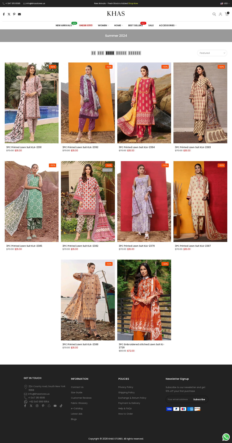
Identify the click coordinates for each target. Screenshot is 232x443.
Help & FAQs (125, 408)
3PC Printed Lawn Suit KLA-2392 (80, 147)
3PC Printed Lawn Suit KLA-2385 (24, 245)
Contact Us (77, 387)
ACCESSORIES (167, 25)
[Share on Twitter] (9, 14)
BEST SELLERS (136, 25)
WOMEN (102, 25)
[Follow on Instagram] (37, 406)
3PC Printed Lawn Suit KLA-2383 (193, 147)
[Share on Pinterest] (14, 14)
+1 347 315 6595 (13, 3)
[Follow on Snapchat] (49, 406)
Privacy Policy (125, 387)
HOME (117, 25)
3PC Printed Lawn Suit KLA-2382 (80, 245)
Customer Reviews (81, 397)
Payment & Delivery (129, 403)
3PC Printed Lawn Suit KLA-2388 (80, 344)
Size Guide (76, 392)
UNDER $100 (85, 25)
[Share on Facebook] (3, 14)
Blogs (74, 419)
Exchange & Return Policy (132, 397)
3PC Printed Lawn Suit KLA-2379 (137, 245)
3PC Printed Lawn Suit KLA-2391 (24, 147)
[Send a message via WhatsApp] (226, 437)
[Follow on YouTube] (55, 406)
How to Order (125, 413)
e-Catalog (77, 408)
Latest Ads (76, 413)
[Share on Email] (19, 14)
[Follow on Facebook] (25, 406)
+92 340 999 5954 (39, 401)
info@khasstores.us (35, 3)
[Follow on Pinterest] (43, 406)
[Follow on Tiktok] (61, 406)
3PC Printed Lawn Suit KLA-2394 (137, 147)
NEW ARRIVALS (66, 25)
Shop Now (133, 3)
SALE (151, 25)
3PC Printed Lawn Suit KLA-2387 (193, 245)
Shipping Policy (126, 392)
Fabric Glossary (79, 403)
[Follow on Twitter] (31, 406)
